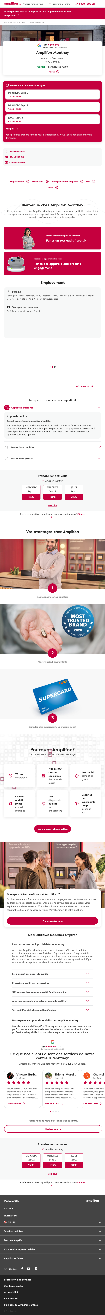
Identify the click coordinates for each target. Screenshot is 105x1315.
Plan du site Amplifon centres (21, 1305)
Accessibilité (11, 1292)
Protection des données (17, 1279)
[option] (22, 1089)
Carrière (8, 1208)
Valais (24, 22)
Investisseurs (10, 1215)
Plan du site (11, 1298)
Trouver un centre (11, 22)
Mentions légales (13, 1286)
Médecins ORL (11, 1201)
